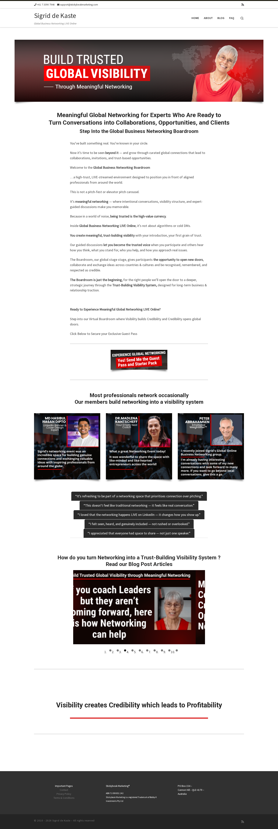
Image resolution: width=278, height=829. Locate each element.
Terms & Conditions (64, 798)
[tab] (139, 496)
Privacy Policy (64, 794)
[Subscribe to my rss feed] (243, 4)
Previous (67, 607)
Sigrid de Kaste (61, 820)
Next (210, 607)
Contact (64, 790)
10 (177, 650)
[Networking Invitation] (139, 360)
